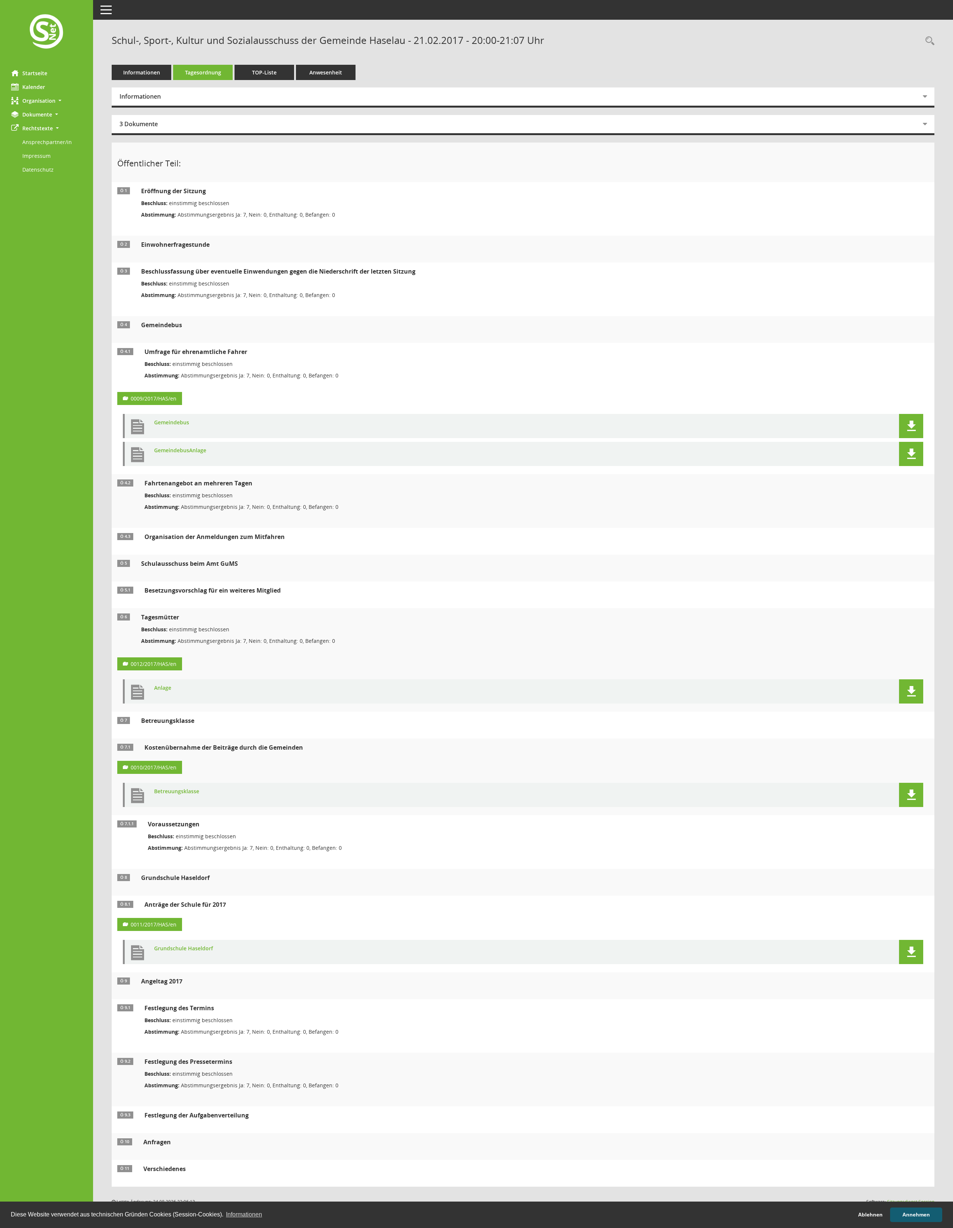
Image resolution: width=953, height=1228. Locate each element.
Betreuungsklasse (176, 791)
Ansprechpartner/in (47, 142)
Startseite (34, 73)
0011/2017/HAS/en (153, 924)
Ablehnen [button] (870, 1215)
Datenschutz (38, 169)
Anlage (162, 688)
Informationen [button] (244, 1214)
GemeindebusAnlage (180, 450)
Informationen (141, 72)
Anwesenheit (325, 72)
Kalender (33, 86)
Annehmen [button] (916, 1215)
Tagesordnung (203, 72)
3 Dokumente (138, 124)
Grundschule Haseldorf (183, 948)
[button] (46, 101)
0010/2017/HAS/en (153, 767)
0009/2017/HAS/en (153, 398)
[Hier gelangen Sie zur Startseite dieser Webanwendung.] (46, 32)
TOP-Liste (264, 72)
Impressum (36, 155)
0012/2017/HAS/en (153, 663)
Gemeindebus (171, 423)
